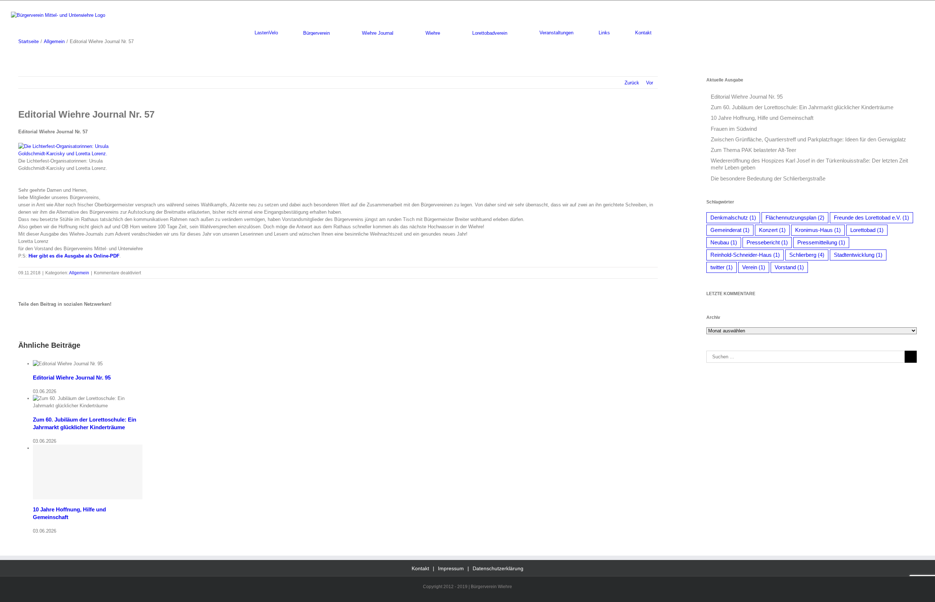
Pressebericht (767, 242)
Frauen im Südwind (734, 129)
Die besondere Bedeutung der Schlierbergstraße (768, 178)
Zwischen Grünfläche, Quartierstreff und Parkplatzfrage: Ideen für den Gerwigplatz (808, 139)
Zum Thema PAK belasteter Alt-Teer (753, 150)
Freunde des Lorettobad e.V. (871, 217)
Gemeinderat (729, 230)
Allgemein (79, 272)
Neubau (723, 242)
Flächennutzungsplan (795, 217)
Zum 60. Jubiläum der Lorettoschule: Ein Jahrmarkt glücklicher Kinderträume (802, 107)
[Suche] (678, 32)
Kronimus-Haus (818, 230)
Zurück (632, 82)
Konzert (772, 230)
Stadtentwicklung (858, 255)
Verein (753, 267)
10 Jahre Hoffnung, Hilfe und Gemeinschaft (762, 118)
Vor (649, 82)
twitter (721, 267)
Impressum (451, 568)
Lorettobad (867, 230)
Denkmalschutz (733, 217)
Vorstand (789, 267)
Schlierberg (806, 255)
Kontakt (420, 568)
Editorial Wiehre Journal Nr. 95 (72, 377)
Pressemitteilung (821, 242)
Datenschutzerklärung (498, 568)
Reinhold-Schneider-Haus (745, 255)
